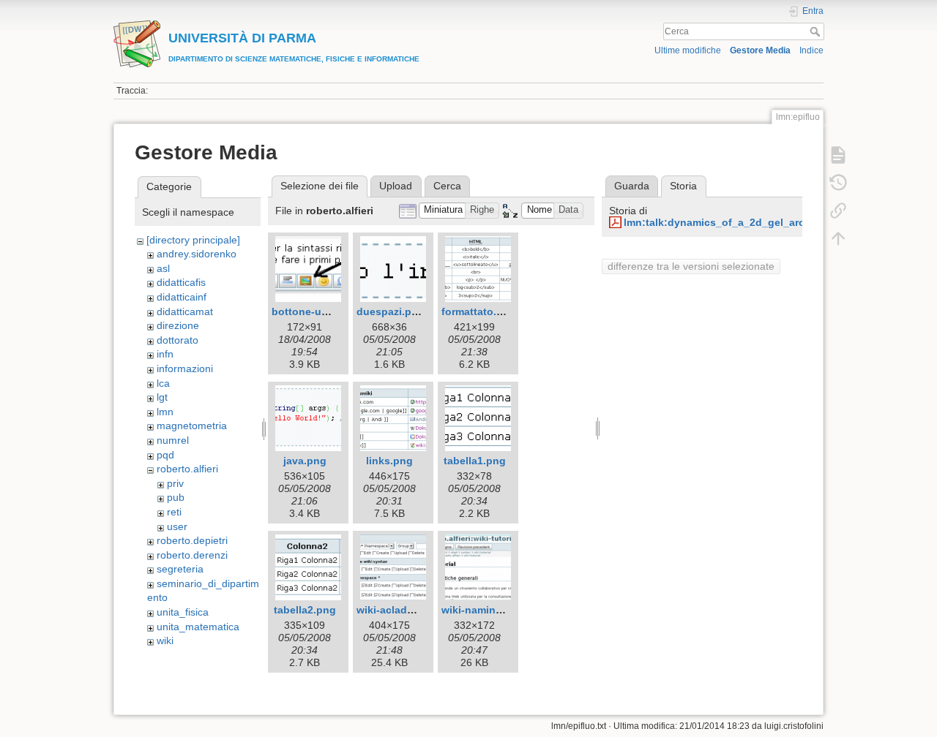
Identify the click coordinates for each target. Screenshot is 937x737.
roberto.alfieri (187, 469)
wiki (165, 640)
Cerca (817, 31)
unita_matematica (198, 626)
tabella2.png (305, 610)
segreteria (180, 569)
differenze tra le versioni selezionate (691, 266)
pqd (165, 455)
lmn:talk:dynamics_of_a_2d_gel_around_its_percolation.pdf (775, 222)
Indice (811, 50)
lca (163, 383)
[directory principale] (193, 240)
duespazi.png (390, 311)
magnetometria (192, 425)
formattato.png (478, 311)
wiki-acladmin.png (402, 610)
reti (174, 512)
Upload (395, 186)
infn (165, 354)
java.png (304, 460)
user (177, 526)
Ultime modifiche (687, 50)
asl (163, 268)
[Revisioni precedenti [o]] (838, 183)
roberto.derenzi (192, 555)
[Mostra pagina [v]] (838, 155)
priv (175, 483)
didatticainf (181, 297)
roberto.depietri (192, 540)
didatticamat (185, 311)
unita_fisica (183, 612)
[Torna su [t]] (838, 238)
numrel (173, 440)
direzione (178, 325)
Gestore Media (760, 50)
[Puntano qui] (838, 210)
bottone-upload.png (322, 311)
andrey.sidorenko (196, 254)
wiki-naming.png (483, 610)
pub (175, 497)
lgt (162, 397)
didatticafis (181, 282)
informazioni (185, 368)
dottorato (177, 340)
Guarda (631, 186)
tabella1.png (475, 460)
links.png (389, 460)
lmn (165, 411)
